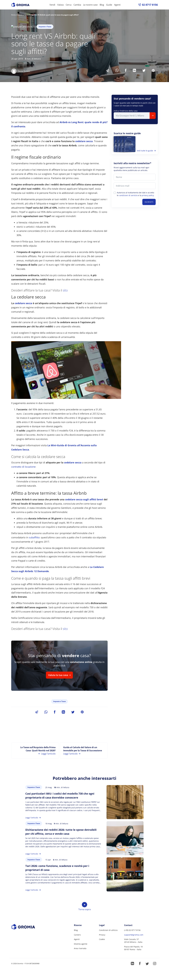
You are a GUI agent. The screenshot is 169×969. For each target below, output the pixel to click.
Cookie (102, 939)
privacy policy (148, 195)
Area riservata (80, 948)
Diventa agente (80, 944)
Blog (102, 4)
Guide (109, 4)
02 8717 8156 (150, 4)
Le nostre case (90, 4)
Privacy (102, 935)
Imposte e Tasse (23, 15)
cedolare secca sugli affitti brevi (84, 499)
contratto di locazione (23, 466)
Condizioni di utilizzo (108, 930)
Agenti (117, 4)
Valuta (60, 4)
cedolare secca (84, 141)
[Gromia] (28, 927)
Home (13, 15)
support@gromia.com (133, 935)
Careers (77, 935)
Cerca (68, 4)
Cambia (77, 4)
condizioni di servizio (128, 195)
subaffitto (34, 537)
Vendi (52, 4)
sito (65, 290)
